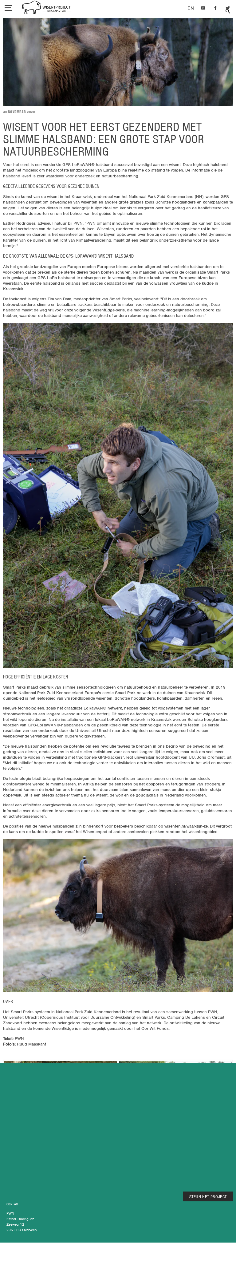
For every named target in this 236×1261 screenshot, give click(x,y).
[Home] (46, 8)
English (190, 8)
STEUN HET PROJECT (208, 1197)
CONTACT (13, 1204)
